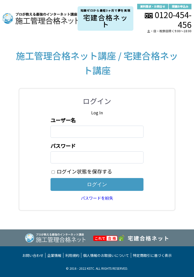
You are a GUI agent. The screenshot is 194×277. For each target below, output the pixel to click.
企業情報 (54, 255)
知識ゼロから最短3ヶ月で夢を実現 (105, 18)
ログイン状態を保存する (84, 171)
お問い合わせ (32, 255)
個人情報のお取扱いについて (106, 255)
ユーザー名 (63, 120)
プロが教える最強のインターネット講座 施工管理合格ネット (40, 19)
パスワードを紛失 (97, 198)
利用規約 (72, 255)
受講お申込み (180, 6)
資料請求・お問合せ (152, 6)
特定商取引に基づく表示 (152, 255)
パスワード (63, 145)
